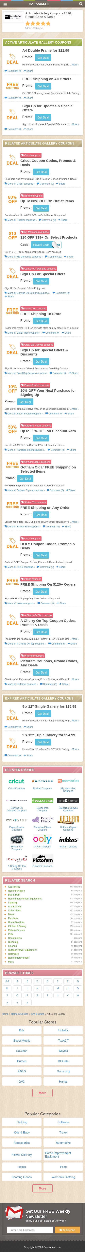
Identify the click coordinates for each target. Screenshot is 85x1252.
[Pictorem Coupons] (42, 858)
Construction (15, 937)
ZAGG (22, 1071)
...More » (74, 64)
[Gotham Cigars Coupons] (68, 820)
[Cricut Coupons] (17, 781)
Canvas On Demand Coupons (17, 809)
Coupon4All (39, 4)
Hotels (22, 1166)
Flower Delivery (22, 1154)
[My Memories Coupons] (68, 781)
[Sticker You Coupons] (17, 839)
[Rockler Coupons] (42, 781)
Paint (11, 961)
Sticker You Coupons (17, 848)
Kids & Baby (22, 1132)
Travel (63, 1132)
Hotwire (63, 1030)
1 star (27, 23)
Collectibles (14, 910)
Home (5, 1013)
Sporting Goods (22, 1177)
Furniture (13, 918)
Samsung (63, 1071)
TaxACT (63, 1040)
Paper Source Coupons (16, 828)
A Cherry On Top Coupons (17, 867)
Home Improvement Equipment (25, 898)
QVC (22, 1081)
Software (63, 1122)
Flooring (12, 945)
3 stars (38, 23)
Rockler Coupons (42, 788)
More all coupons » (21, 183)
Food (63, 1166)
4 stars (43, 23)
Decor (11, 914)
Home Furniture (16, 890)
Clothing (22, 1122)
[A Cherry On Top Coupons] (17, 858)
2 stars (32, 23)
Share (29, 70)
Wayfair (63, 1051)
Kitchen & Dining (17, 926)
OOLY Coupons (42, 846)
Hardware (13, 953)
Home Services (16, 922)
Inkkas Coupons (68, 846)
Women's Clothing (63, 1177)
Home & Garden (19, 1013)
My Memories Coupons (68, 789)
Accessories (22, 1142)
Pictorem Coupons (42, 866)
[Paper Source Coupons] (17, 820)
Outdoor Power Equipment (22, 949)
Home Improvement (18, 957)
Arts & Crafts (14, 906)
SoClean (21, 1051)
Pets (10, 934)
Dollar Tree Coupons (42, 809)
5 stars (48, 23)
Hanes (63, 1081)
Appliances (14, 886)
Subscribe (69, 1230)
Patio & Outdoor (16, 930)
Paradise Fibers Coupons (42, 828)
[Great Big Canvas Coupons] (68, 800)
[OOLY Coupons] (42, 839)
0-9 (7, 981)
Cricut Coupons (16, 788)
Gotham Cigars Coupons (68, 828)
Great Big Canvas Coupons (68, 809)
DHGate (63, 1061)
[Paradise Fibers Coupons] (42, 820)
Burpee (21, 1061)
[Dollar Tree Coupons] (42, 800)
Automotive (63, 1142)
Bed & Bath (14, 894)
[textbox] (30, 1230)
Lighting (12, 902)
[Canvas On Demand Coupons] (17, 800)
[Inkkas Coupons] (68, 839)
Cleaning (13, 941)
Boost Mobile (21, 1040)
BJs (21, 1030)
